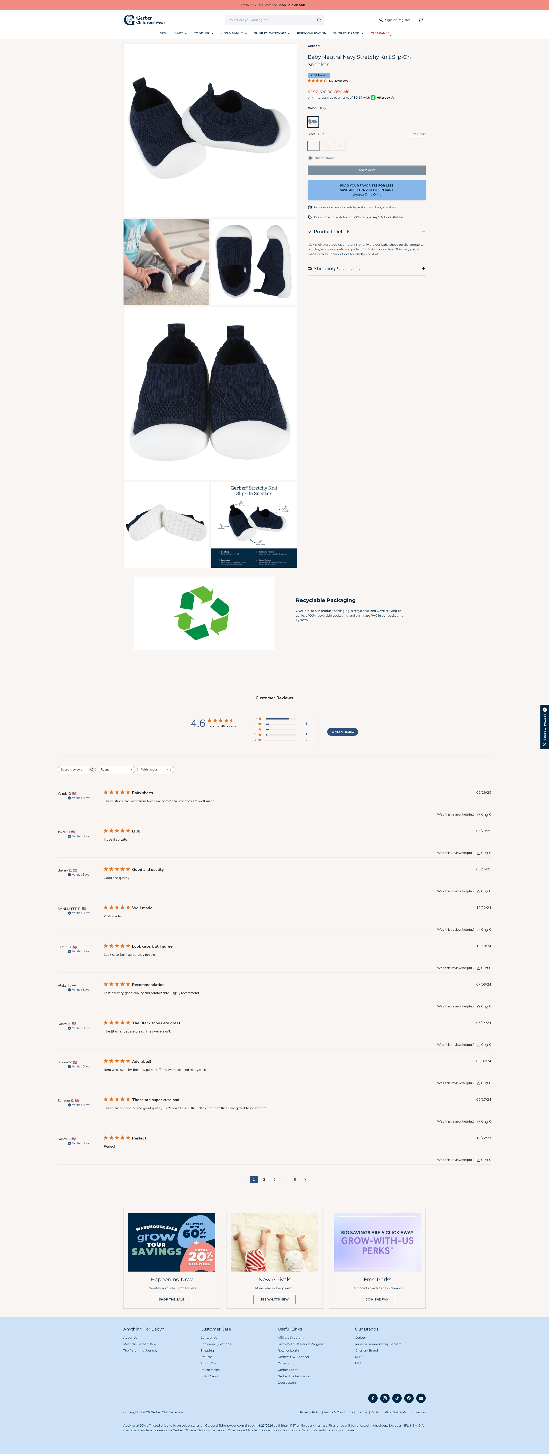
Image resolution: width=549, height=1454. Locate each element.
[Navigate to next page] (305, 1179)
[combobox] (274, 20)
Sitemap (362, 1412)
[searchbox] (73, 769)
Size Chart (418, 134)
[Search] (319, 20)
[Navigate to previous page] (244, 1179)
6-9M (340, 147)
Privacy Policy (310, 1412)
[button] (544, 727)
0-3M (314, 147)
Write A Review (342, 732)
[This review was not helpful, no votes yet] (486, 814)
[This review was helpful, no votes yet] (478, 814)
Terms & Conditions (338, 1412)
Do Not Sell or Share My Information (398, 1412)
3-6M (327, 147)
